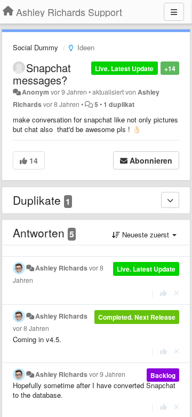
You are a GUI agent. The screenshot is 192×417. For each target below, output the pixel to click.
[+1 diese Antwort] (163, 293)
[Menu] (174, 12)
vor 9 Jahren (107, 374)
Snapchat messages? (42, 74)
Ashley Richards (61, 268)
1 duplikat (118, 104)
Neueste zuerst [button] (145, 234)
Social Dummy (35, 47)
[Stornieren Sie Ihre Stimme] (176, 293)
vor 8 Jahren (31, 328)
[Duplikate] (170, 200)
